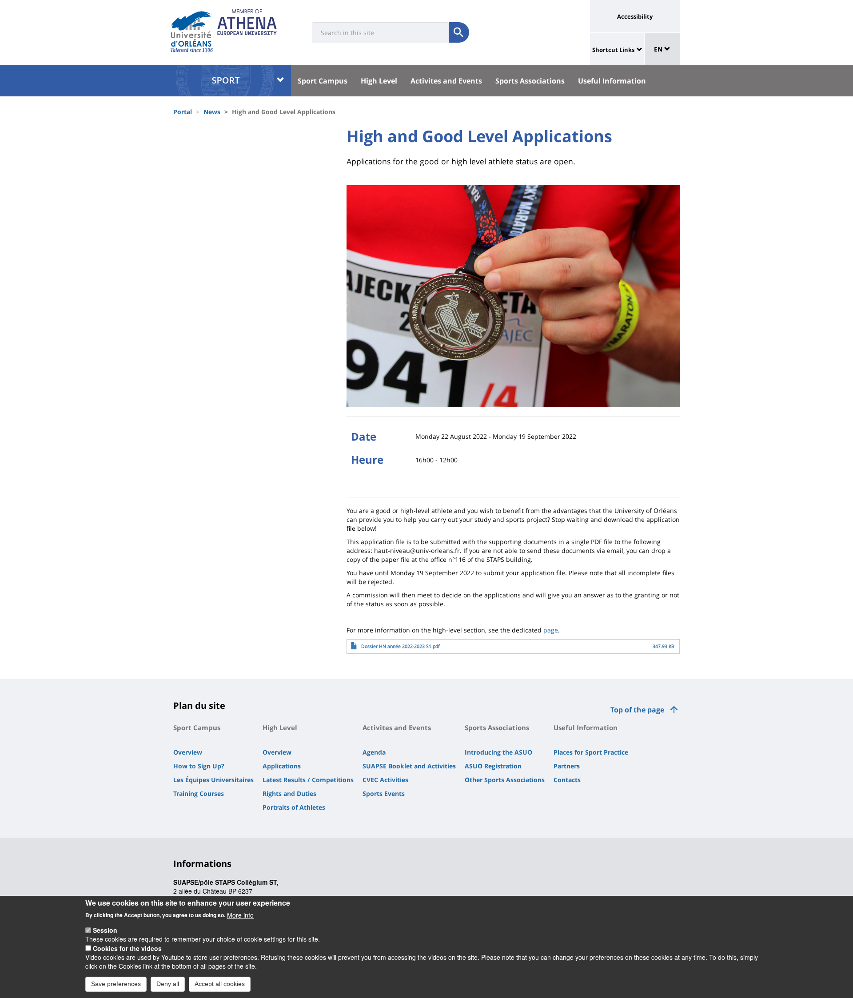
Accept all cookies (220, 983)
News (211, 111)
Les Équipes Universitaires (213, 779)
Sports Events (384, 793)
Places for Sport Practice (591, 752)
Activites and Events (446, 81)
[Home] (191, 29)
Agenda (374, 752)
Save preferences (116, 983)
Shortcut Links (613, 50)
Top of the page (637, 710)
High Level (379, 81)
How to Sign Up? (198, 766)
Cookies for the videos (127, 948)
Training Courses (198, 793)
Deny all (167, 983)
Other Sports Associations (505, 779)
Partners (567, 766)
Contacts (567, 779)
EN (659, 49)
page (550, 630)
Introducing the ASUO (498, 752)
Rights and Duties (289, 793)
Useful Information (612, 81)
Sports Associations (530, 81)
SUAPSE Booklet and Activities (409, 766)
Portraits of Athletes (294, 807)
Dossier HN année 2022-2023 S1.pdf (400, 646)
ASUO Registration (493, 766)
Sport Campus (322, 81)
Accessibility (635, 16)
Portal (182, 111)
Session (105, 930)
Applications (282, 766)
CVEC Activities (385, 779)
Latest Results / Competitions (308, 779)
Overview (187, 752)
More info (240, 914)
